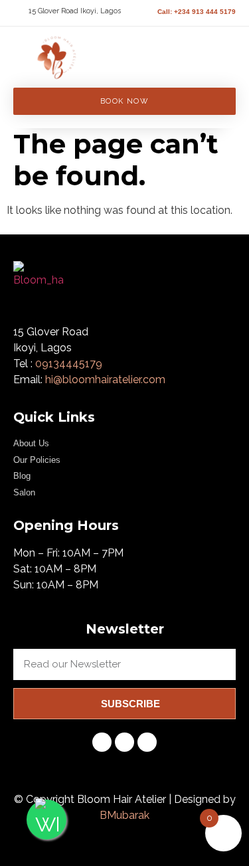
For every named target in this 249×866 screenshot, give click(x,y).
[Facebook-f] (147, 742)
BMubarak (124, 815)
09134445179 (68, 363)
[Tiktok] (102, 742)
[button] (183, 48)
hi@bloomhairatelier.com (105, 379)
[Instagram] (124, 742)
